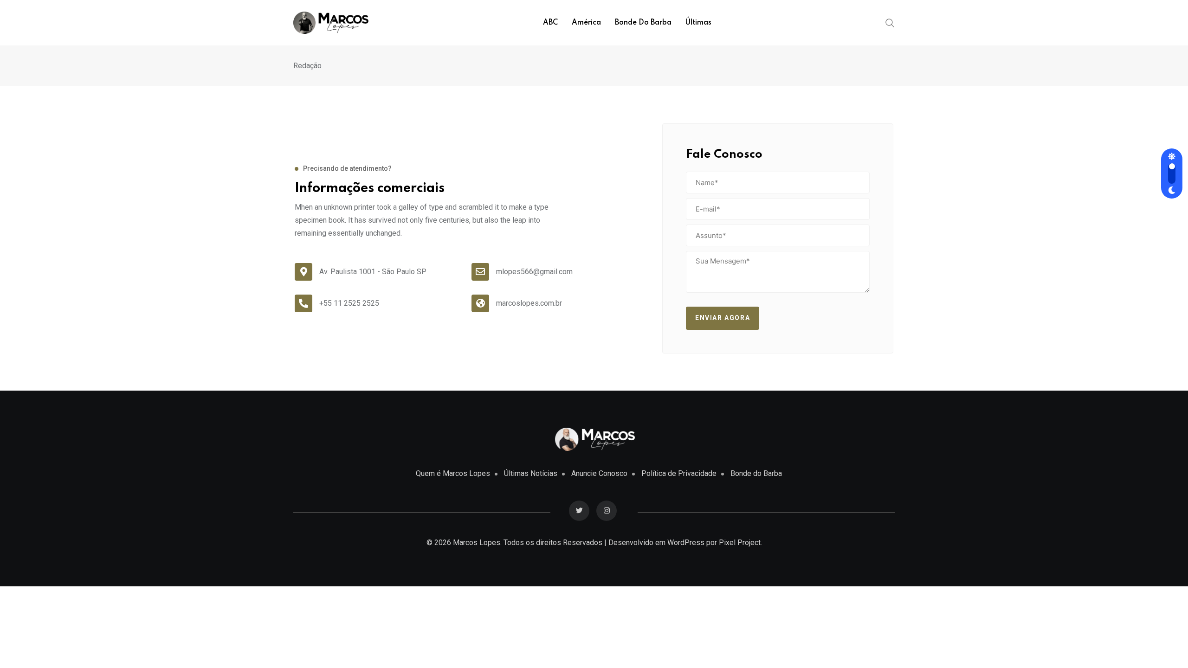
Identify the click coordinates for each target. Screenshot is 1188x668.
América (586, 22)
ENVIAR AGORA (722, 317)
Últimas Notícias (530, 473)
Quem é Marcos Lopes (453, 473)
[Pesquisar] (890, 22)
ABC (550, 22)
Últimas (698, 22)
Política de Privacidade (679, 473)
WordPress (685, 542)
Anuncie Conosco (599, 473)
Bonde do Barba (643, 22)
